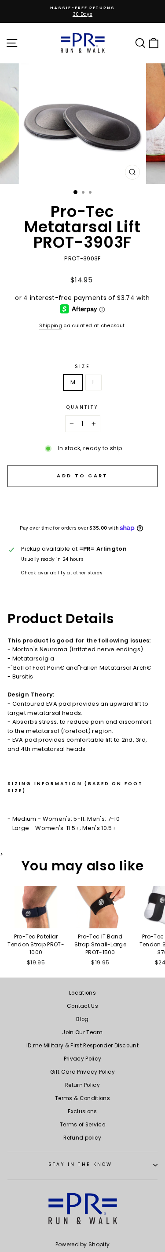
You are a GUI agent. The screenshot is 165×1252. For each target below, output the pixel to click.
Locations (82, 992)
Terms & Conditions (82, 1098)
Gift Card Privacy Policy (82, 1071)
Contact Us (82, 1006)
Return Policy (82, 1085)
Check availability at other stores (62, 573)
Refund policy (82, 1137)
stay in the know (80, 1164)
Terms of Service (82, 1124)
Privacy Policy (83, 1058)
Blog (82, 1019)
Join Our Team (82, 1032)
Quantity (82, 407)
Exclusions (82, 1111)
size (82, 366)
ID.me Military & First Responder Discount (82, 1045)
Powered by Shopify (82, 1244)
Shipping (50, 325)
